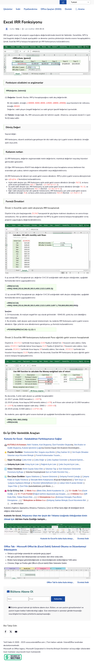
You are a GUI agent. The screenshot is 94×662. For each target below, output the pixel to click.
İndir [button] (18, 9)
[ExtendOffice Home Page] (63, 2)
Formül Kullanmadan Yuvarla (48, 455)
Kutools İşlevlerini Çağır (31, 448)
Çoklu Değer (39, 460)
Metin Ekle (41, 491)
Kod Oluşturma (45, 445)
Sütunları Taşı (50, 469)
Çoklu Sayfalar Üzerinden (57, 460)
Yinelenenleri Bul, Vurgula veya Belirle (39, 452)
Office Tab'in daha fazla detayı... (60, 582)
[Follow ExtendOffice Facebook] (5, 632)
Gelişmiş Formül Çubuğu (70, 477)
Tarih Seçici (79, 480)
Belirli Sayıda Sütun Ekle (33, 469)
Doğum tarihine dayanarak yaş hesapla (49, 494)
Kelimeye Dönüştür (64, 497)
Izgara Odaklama (33, 477)
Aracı (34, 491)
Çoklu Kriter (27, 460)
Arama (81, 9)
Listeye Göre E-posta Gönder (71, 483)
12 (25, 491)
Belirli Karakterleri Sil (55, 491)
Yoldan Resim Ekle (24, 497)
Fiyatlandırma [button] (30, 9)
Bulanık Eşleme (76, 460)
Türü (79, 491)
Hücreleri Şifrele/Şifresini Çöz (45, 483)
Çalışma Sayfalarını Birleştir (19, 483)
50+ (70, 491)
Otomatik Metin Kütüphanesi (41, 480)
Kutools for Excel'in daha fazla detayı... (57, 539)
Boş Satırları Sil (63, 452)
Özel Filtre (24, 486)
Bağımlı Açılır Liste (48, 464)
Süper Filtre (12, 486)
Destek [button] (68, 9)
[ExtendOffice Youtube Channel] (16, 632)
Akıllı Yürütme (32, 445)
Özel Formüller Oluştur (61, 445)
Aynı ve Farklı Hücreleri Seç (57, 472)
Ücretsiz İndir (83, 539)
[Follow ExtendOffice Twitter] (11, 632)
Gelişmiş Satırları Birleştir (57, 500)
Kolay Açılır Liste (32, 464)
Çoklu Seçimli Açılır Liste (68, 464)
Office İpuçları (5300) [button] (51, 9)
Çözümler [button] (7, 9)
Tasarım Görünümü (49, 477)
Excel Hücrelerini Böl (77, 500)
